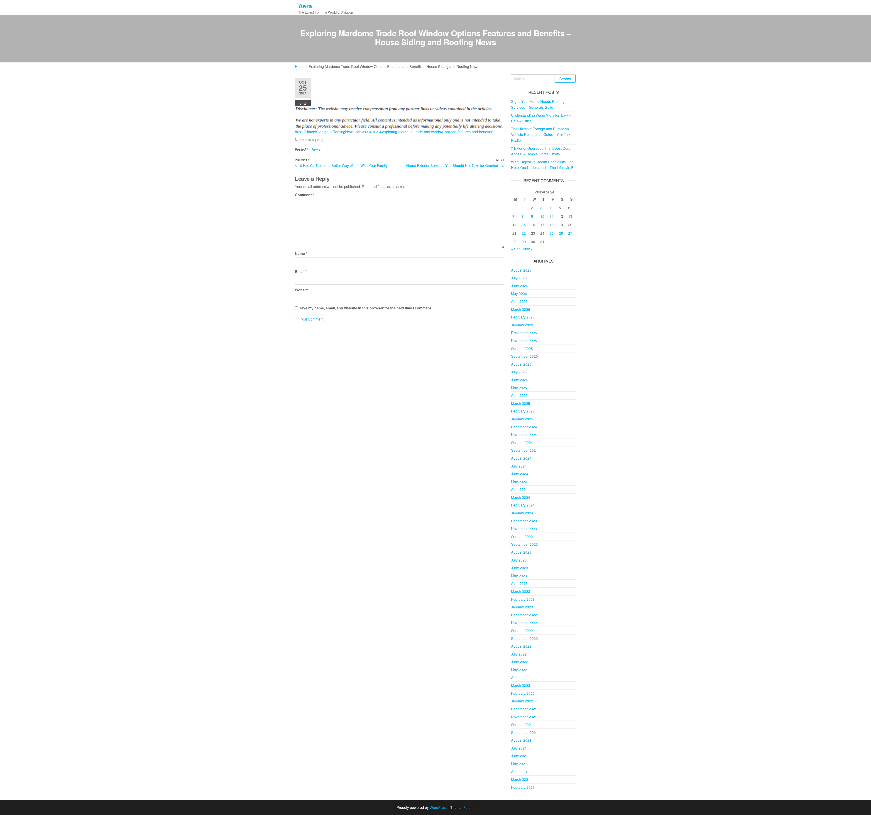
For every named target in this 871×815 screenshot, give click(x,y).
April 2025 (519, 395)
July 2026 (519, 277)
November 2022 (524, 622)
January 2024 (522, 513)
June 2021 (519, 755)
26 (561, 233)
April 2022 (519, 677)
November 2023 (524, 528)
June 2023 (519, 567)
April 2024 (519, 489)
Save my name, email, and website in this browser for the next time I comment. (365, 308)
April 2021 (519, 771)
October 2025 (522, 348)
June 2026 (519, 285)
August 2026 (521, 270)
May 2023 (519, 575)
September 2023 (524, 544)
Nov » (528, 248)
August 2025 (521, 364)
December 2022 (524, 614)
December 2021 (524, 708)
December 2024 (524, 426)
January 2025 (522, 419)
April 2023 (519, 583)
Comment (304, 194)
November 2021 (524, 716)
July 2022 (519, 654)
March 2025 (520, 403)
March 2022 (520, 685)
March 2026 (520, 309)
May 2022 (519, 669)
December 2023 (524, 520)
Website (302, 289)
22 (524, 233)
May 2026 (519, 293)
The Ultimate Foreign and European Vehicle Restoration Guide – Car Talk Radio (540, 134)
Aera (305, 5)
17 (542, 224)
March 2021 (520, 779)
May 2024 (519, 481)
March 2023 (520, 591)
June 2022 (519, 661)
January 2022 (522, 701)
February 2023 (523, 599)
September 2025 (524, 356)
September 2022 (524, 638)
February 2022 (523, 693)
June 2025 (519, 379)
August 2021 (521, 740)
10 (542, 216)
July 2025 (519, 371)
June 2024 (519, 473)
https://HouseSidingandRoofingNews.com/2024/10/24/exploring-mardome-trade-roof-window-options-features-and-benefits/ (394, 131)
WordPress (439, 807)
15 (524, 224)
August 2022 (521, 646)
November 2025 (524, 340)
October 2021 (522, 724)
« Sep (516, 248)
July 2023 (519, 560)
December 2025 (524, 332)
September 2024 (524, 450)
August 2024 (521, 458)
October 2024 (522, 442)
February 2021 (523, 787)
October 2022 (522, 630)
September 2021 (524, 732)
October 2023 (522, 536)
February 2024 (523, 505)
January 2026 (522, 325)
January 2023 (522, 607)
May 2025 (519, 387)
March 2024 (520, 497)
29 (524, 241)
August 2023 (521, 552)
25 (552, 233)
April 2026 (519, 301)
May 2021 (519, 763)
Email (301, 271)
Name (301, 253)
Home (300, 66)
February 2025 (523, 411)
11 (552, 216)
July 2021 (519, 748)
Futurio (469, 807)
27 (570, 233)
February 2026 (523, 317)
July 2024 (519, 466)
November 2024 (524, 434)
